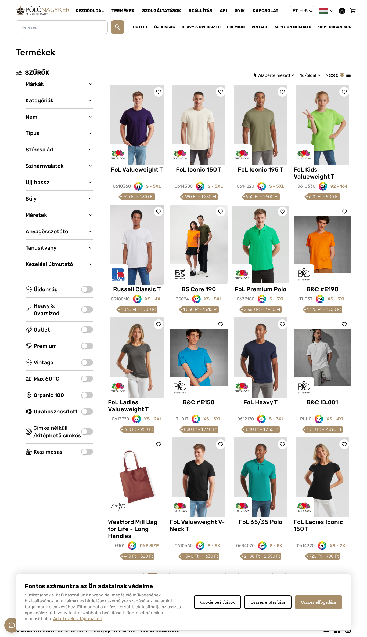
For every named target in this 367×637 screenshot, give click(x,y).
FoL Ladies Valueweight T (128, 406)
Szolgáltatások (161, 10)
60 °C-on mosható (293, 27)
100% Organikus (334, 27)
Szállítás (200, 10)
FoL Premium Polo (260, 289)
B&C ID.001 (322, 402)
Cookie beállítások (217, 602)
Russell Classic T (137, 289)
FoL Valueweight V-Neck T (197, 525)
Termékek (123, 10)
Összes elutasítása (267, 602)
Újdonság (164, 27)
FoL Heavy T (260, 402)
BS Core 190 (199, 289)
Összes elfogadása (318, 602)
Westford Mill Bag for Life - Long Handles (132, 529)
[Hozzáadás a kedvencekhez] (158, 92)
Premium (236, 27)
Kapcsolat (265, 10)
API (223, 10)
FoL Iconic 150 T (198, 169)
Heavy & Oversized (201, 27)
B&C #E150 (198, 402)
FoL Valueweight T (137, 169)
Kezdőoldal (89, 10)
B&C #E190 (322, 289)
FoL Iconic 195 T (260, 169)
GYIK (240, 10)
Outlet (140, 27)
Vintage (259, 27)
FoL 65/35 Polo (260, 522)
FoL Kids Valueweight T (314, 173)
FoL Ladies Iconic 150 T (318, 525)
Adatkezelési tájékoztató (77, 618)
